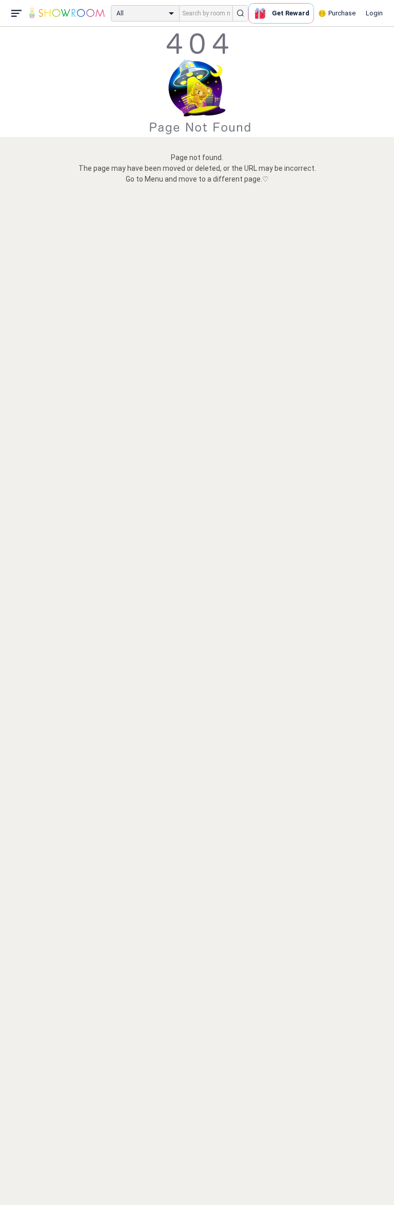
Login (374, 13)
